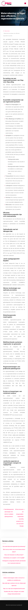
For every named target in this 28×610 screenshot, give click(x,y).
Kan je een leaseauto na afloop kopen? (14, 554)
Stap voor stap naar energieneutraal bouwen (14, 588)
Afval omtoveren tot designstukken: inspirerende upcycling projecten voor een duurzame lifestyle (19, 518)
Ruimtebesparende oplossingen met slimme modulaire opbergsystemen (9, 513)
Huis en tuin (7, 31)
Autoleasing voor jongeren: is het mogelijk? (14, 557)
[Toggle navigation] (25, 3)
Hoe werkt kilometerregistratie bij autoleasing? (14, 546)
